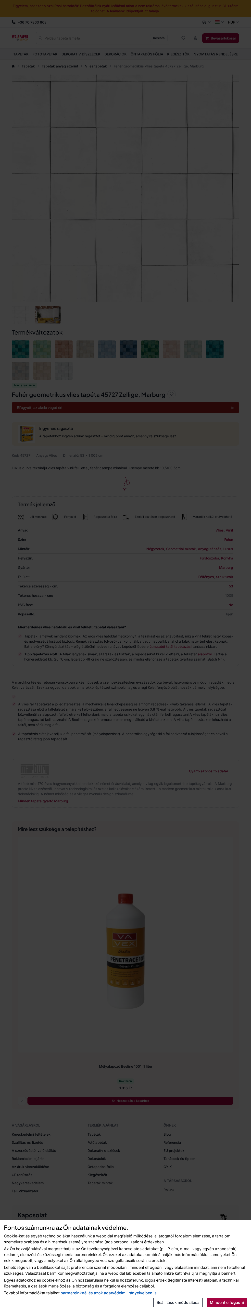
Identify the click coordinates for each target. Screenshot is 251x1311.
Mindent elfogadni (227, 1302)
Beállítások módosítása (178, 1302)
